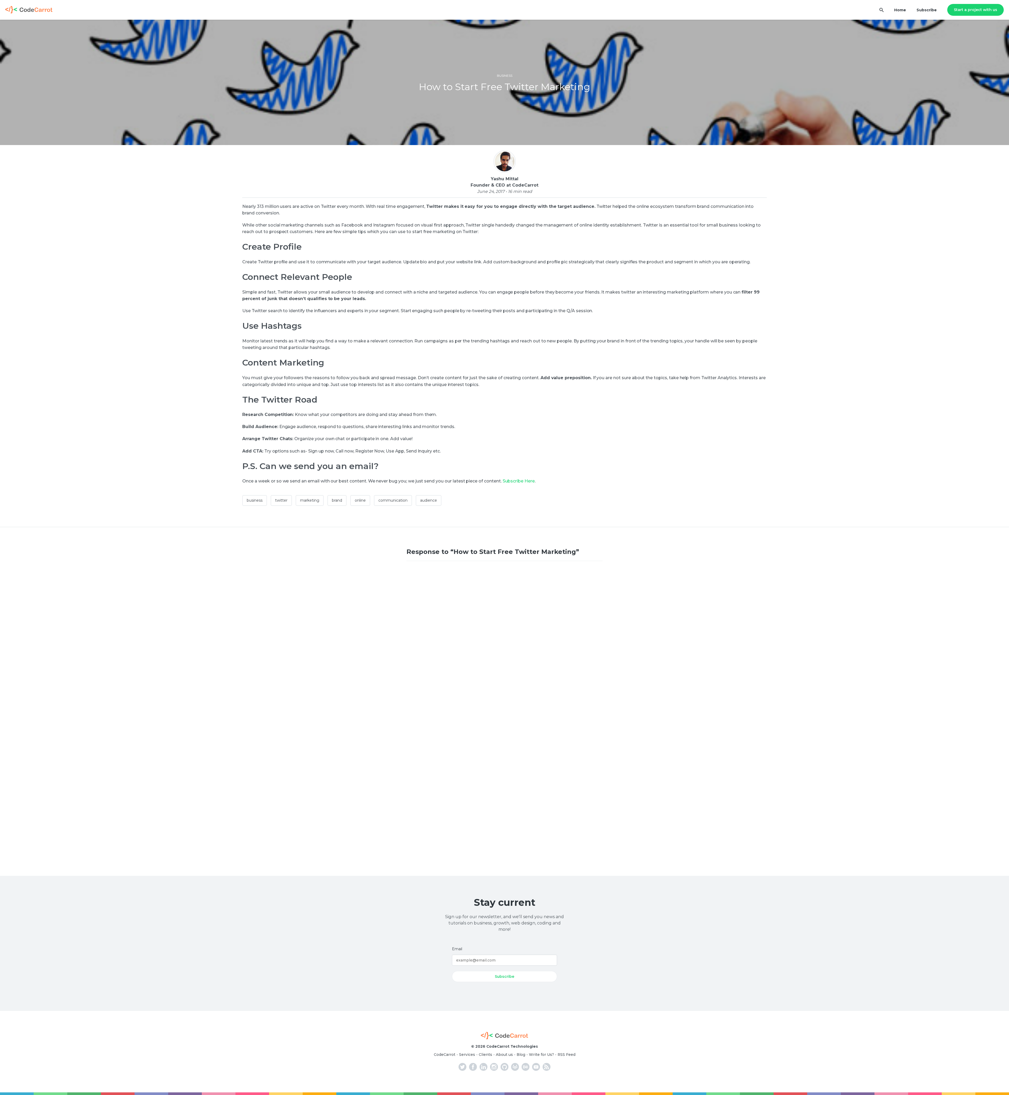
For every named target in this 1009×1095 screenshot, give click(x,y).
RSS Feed (566, 1054)
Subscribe (927, 10)
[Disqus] (504, 638)
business (504, 76)
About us (504, 1054)
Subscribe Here (519, 481)
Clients (485, 1054)
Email (457, 949)
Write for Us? (541, 1054)
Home (900, 10)
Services (467, 1054)
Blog (521, 1054)
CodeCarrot (444, 1054)
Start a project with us (975, 9)
